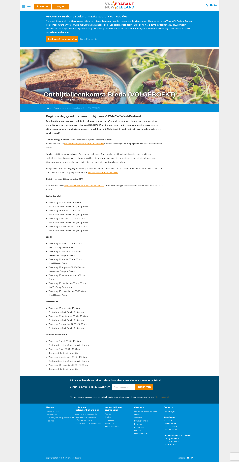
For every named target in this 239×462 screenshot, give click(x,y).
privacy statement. (59, 32)
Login (60, 6)
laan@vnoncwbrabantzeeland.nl (103, 172)
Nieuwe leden (139, 427)
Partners (137, 430)
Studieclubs (109, 423)
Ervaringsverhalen (141, 421)
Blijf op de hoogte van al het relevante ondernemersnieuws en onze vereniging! (115, 380)
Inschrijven (144, 386)
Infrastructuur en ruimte (85, 420)
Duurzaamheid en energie (85, 417)
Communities (110, 420)
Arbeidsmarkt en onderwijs (86, 414)
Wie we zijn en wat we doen (145, 411)
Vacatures (138, 417)
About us (137, 414)
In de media (51, 421)
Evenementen (59, 108)
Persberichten (51, 414)
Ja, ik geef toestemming (62, 39)
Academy (108, 417)
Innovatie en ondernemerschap (88, 423)
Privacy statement (161, 397)
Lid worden (42, 6)
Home (48, 108)
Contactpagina (169, 411)
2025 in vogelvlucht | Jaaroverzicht (60, 417)
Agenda (108, 414)
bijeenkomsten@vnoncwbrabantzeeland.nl (84, 143)
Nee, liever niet (89, 39)
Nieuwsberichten (53, 411)
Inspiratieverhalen (112, 426)
